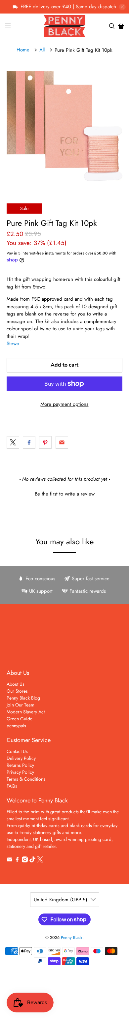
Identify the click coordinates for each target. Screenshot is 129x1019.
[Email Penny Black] (10, 860)
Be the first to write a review (65, 494)
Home (23, 49)
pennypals (16, 725)
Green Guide (19, 718)
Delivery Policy (21, 758)
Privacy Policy (20, 772)
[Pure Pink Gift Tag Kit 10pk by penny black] (65, 126)
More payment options (64, 404)
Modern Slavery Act (26, 711)
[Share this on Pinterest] (45, 442)
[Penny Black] (64, 26)
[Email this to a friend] (62, 442)
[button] (65, 493)
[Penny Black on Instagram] (25, 860)
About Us (15, 684)
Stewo (13, 343)
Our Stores (17, 691)
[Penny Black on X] (40, 860)
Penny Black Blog (23, 698)
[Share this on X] (13, 442)
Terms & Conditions (26, 779)
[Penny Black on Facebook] (17, 860)
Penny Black (71, 938)
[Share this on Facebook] (29, 442)
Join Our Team (20, 705)
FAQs (12, 786)
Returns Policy (20, 765)
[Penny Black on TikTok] (32, 860)
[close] (122, 7)
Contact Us (17, 751)
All (42, 49)
